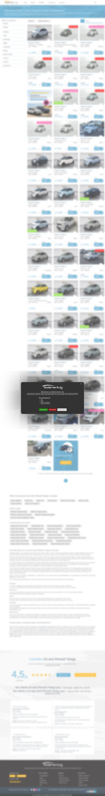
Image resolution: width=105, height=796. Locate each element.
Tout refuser (52, 409)
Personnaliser (62, 409)
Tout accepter (43, 409)
